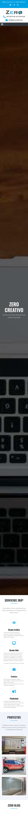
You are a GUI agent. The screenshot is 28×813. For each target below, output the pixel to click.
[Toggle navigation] (2, 24)
